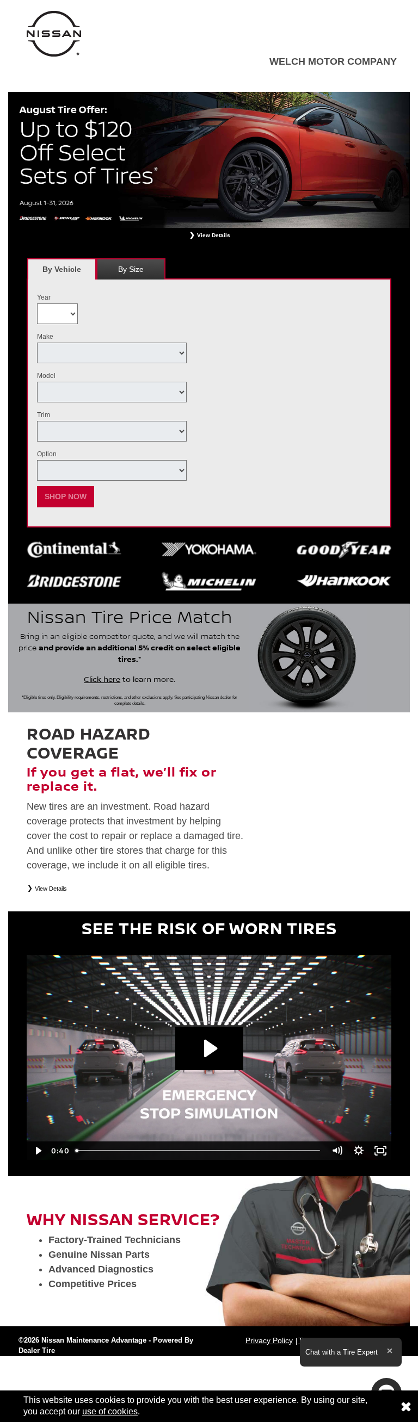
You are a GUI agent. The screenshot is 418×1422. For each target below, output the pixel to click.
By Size (131, 269)
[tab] (61, 269)
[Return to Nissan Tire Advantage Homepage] (54, 33)
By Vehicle (61, 269)
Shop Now (66, 496)
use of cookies (110, 1411)
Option (47, 454)
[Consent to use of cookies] (406, 1406)
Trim (43, 415)
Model (46, 376)
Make (45, 336)
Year (44, 297)
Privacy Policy (269, 1340)
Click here (102, 679)
